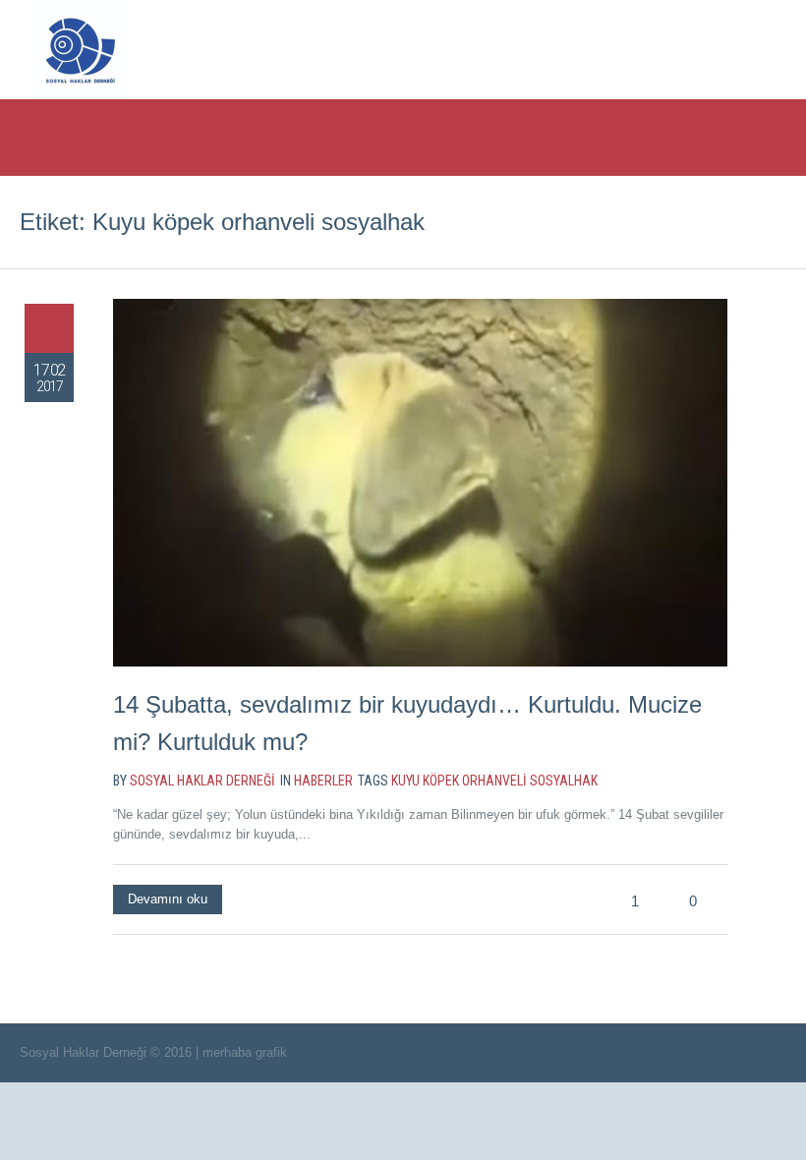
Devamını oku (167, 899)
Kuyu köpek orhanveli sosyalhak (494, 780)
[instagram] (707, 47)
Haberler (323, 780)
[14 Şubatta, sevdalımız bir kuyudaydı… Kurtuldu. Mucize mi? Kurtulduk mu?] (420, 483)
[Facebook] (667, 47)
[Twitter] (627, 47)
